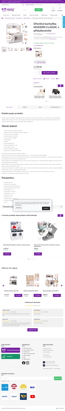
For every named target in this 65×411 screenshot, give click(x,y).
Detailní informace (52, 38)
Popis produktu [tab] (9, 107)
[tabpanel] (41, 93)
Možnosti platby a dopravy (28, 350)
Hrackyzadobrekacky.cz (14, 350)
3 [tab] (48, 101)
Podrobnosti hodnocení (51, 33)
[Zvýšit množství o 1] (39, 72)
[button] (13, 295)
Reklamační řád (26, 351)
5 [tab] (50, 101)
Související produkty (55, 107)
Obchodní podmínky (5, 4)
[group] (13, 285)
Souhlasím (46, 208)
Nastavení (18, 207)
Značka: (36, 82)
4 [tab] (49, 101)
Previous (59, 85)
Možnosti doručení (39, 45)
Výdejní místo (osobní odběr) (29, 353)
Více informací (18, 205)
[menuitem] (6, 15)
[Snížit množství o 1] (39, 74)
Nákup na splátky (26, 355)
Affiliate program (26, 359)
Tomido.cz (10, 356)
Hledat (39, 9)
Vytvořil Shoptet (61, 408)
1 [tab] (46, 101)
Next (62, 85)
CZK (59, 4)
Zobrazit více (32, 330)
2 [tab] (47, 101)
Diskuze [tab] (40, 107)
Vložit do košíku (50, 73)
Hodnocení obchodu (32, 302)
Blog (24, 357)
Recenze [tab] (24, 107)
